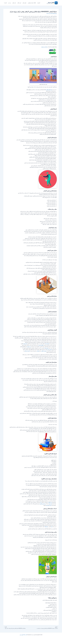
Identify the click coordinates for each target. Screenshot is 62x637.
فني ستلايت (19, 2)
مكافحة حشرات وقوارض (32, 2)
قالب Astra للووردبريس (23, 634)
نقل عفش (50, 503)
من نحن (9, 2)
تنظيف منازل (47, 343)
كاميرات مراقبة (27, 350)
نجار (41, 502)
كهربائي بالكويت (43, 350)
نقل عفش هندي (48, 505)
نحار (51, 526)
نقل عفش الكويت (42, 503)
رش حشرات (29, 346)
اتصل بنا (5, 2)
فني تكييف (14, 2)
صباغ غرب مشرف (44, 46)
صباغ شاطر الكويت (49, 89)
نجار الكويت (50, 502)
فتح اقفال (46, 526)
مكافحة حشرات (40, 345)
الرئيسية (38, 2)
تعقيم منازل (24, 2)
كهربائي (38, 350)
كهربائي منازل (49, 349)
